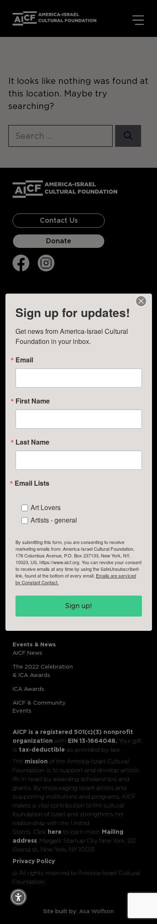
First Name (32, 401)
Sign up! (78, 606)
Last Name (32, 442)
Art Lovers (46, 507)
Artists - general (54, 520)
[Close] (141, 301)
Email (24, 360)
